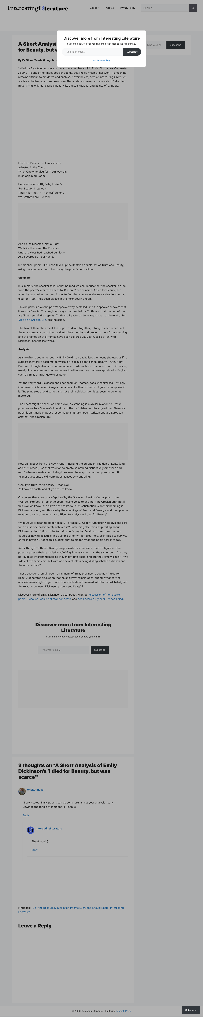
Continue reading (101, 60)
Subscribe (132, 51)
